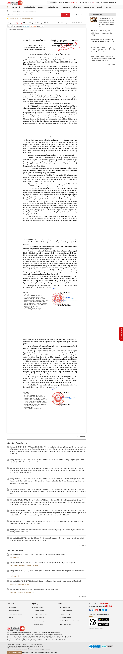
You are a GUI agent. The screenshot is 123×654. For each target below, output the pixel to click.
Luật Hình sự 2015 (51, 652)
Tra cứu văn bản (29, 7)
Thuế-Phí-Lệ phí (15, 584)
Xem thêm (82, 546)
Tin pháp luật (65, 7)
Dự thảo (40, 7)
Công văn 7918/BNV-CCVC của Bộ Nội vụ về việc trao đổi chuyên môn (34, 589)
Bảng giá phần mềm (65, 607)
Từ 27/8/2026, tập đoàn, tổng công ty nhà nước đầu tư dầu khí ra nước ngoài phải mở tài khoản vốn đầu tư (103, 58)
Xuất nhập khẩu (14, 557)
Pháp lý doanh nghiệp (40, 614)
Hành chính (13, 592)
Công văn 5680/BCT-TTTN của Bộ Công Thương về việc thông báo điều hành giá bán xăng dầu (42, 562)
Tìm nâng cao (81, 14)
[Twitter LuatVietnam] (103, 610)
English (97, 2)
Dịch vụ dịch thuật (39, 617)
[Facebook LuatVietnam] (90, 610)
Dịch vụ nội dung (39, 620)
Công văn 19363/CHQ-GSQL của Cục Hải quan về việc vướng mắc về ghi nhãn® (37, 554)
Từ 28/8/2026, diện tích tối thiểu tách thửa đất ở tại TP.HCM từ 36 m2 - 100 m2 (102, 41)
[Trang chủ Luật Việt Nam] (15, 2)
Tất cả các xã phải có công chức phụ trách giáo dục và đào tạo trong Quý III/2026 (102, 33)
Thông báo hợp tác (65, 624)
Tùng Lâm (81, 436)
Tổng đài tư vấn (38, 624)
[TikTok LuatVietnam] (100, 610)
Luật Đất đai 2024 (40, 652)
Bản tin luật (77, 7)
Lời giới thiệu (12, 607)
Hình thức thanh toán (66, 610)
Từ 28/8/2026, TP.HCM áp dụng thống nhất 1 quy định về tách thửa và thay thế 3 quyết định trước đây (103, 50)
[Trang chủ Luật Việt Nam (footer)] (16, 630)
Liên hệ (11, 617)
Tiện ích (108, 7)
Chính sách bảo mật (65, 617)
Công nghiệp (14, 565)
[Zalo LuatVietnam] (93, 610)
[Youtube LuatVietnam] (96, 610)
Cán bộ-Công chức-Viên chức (26, 592)
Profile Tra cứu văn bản (15, 614)
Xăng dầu (36, 565)
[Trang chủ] (7, 7)
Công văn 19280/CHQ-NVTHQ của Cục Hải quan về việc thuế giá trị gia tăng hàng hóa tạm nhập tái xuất (45, 581)
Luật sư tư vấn (89, 7)
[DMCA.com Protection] (107, 647)
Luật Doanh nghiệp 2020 (26, 652)
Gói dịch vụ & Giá (84, 2)
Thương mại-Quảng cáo (25, 565)
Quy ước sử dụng (65, 614)
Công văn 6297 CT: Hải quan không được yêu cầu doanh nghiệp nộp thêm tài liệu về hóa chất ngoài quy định (106, 22)
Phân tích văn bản (39, 610)
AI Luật (99, 7)
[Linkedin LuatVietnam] (106, 610)
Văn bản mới (15, 7)
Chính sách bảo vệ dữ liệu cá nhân (70, 620)
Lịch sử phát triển (14, 610)
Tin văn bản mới (52, 7)
